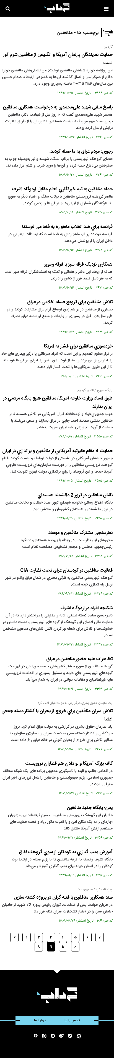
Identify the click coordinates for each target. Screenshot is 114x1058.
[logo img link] (57, 8)
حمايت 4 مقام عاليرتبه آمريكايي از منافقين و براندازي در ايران (57, 451)
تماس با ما (72, 1020)
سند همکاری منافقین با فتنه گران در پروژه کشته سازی (63, 897)
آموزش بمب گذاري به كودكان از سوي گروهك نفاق (66, 852)
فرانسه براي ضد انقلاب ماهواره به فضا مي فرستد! (67, 227)
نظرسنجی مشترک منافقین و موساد (80, 533)
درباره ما (40, 1020)
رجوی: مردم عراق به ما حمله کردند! (81, 151)
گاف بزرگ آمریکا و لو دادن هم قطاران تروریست (69, 763)
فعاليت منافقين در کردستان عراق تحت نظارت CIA (66, 570)
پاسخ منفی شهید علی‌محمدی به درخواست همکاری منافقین (58, 107)
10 (63, 947)
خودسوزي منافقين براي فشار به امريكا (78, 346)
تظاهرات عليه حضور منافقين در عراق (79, 659)
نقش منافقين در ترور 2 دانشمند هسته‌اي (75, 495)
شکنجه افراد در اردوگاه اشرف (86, 608)
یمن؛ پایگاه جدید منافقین (90, 808)
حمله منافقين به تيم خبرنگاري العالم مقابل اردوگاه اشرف (62, 189)
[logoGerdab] (57, 995)
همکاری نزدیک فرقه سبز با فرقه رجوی (78, 264)
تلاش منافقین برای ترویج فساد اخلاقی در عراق (70, 302)
